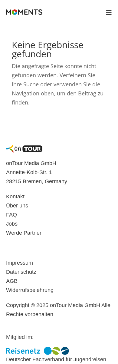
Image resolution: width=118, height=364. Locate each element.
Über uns (17, 206)
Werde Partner (23, 233)
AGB (12, 281)
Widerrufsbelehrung (30, 290)
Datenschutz (21, 272)
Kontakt (15, 197)
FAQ (11, 215)
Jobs (12, 224)
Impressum (19, 263)
